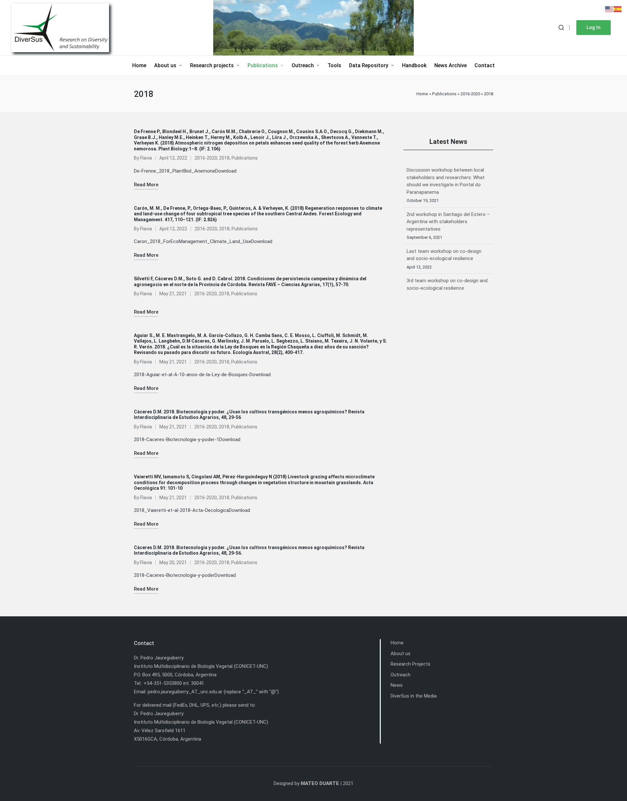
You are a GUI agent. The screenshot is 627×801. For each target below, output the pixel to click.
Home (422, 93)
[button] (593, 27)
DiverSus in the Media (414, 696)
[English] (609, 9)
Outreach (400, 675)
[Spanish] (618, 9)
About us (400, 653)
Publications (444, 93)
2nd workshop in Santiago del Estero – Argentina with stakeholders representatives (448, 177)
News (397, 685)
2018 (224, 158)
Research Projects (410, 664)
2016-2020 (470, 93)
